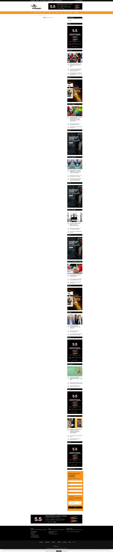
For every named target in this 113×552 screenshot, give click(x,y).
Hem (31, 15)
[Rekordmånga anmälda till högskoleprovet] (74, 269)
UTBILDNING (35, 12)
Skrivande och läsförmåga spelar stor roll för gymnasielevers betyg (75, 224)
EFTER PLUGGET (66, 12)
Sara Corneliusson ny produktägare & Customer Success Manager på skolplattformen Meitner (76, 70)
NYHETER (40, 12)
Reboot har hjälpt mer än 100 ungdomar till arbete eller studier (75, 386)
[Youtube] (79, 0)
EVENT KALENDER (76, 12)
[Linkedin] (78, 0)
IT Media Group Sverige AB (63, 548)
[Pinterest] (77, 0)
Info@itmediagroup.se (36, 536)
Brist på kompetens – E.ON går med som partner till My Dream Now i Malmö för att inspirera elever (75, 179)
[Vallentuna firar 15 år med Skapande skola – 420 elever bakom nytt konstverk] (74, 164)
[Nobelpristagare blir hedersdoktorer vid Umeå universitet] (74, 319)
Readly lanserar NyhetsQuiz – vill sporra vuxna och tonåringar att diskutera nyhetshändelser (76, 431)
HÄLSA (53, 12)
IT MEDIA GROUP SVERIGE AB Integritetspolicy (73, 531)
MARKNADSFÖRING (50, 0)
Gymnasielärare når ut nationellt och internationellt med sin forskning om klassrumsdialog (76, 74)
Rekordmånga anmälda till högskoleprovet (75, 275)
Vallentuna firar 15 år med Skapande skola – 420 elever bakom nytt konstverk (75, 171)
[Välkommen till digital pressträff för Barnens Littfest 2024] (74, 371)
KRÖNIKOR (70, 12)
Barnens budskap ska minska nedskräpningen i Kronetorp (74, 124)
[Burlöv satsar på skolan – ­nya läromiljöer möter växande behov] (74, 58)
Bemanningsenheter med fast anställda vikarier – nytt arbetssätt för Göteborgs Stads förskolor (76, 119)
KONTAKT (37, 0)
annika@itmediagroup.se (54, 533)
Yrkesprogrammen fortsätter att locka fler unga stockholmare (75, 229)
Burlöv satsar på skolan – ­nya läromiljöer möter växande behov (76, 65)
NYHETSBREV (33, 0)
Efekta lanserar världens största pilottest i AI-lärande (75, 439)
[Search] (81, 12)
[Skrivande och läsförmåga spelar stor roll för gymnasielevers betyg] (74, 217)
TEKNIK (61, 12)
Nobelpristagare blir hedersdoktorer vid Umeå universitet (75, 326)
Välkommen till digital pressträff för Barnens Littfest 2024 (76, 378)
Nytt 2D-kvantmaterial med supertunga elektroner (74, 331)
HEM (32, 12)
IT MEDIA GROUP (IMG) (58, 0)
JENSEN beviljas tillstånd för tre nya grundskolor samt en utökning (75, 176)
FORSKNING (57, 12)
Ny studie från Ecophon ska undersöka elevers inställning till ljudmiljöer (76, 334)
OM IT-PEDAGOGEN (43, 0)
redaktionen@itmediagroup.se (35, 537)
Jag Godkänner (59, 551)
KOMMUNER (49, 12)
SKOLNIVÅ (44, 12)
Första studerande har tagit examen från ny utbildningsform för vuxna (76, 279)
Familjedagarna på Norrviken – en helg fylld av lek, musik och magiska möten (76, 383)
